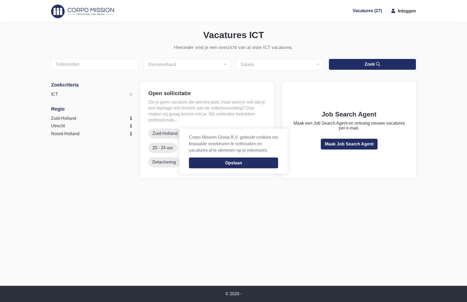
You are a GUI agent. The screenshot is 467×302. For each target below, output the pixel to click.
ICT (54, 94)
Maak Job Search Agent (349, 144)
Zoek (370, 64)
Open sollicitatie (169, 93)
